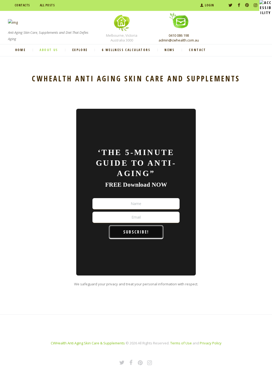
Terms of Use (181, 343)
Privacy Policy (211, 343)
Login (209, 5)
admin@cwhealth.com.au (179, 40)
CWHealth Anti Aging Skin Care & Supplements (88, 343)
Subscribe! (136, 232)
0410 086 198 (179, 35)
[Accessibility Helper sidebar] (265, 6)
